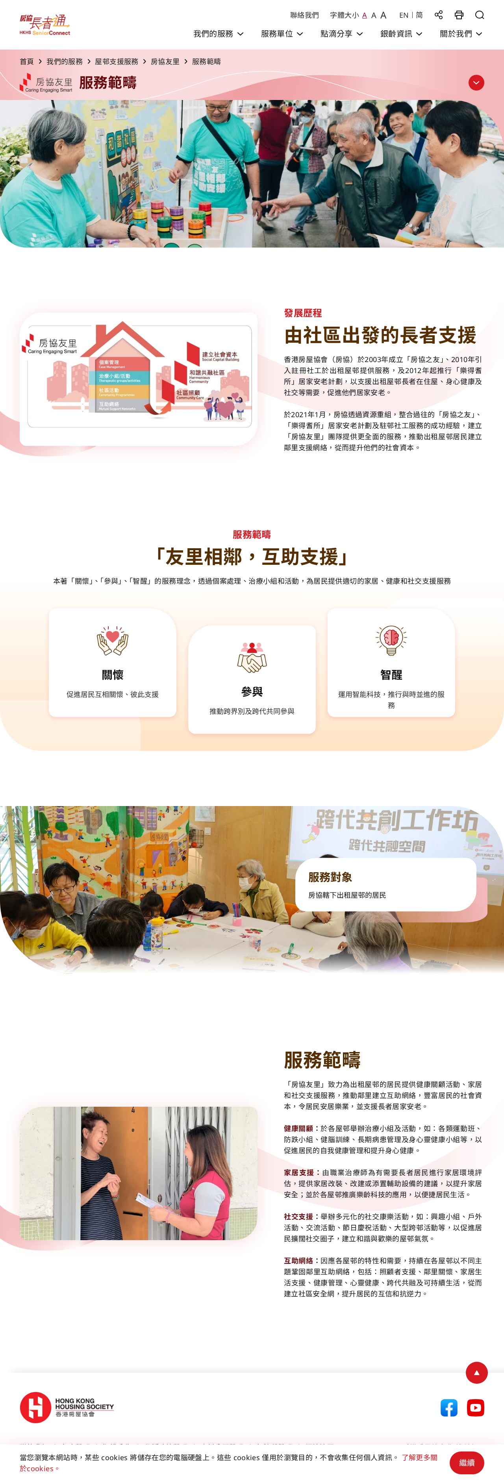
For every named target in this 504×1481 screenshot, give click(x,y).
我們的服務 (64, 61)
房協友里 (165, 61)
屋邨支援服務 (116, 61)
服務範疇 (206, 61)
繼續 (467, 1462)
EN (404, 15)
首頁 (27, 61)
